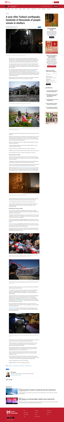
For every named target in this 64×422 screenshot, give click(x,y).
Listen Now (52, 37)
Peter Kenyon (11, 26)
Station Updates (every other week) (51, 77)
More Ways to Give (37, 416)
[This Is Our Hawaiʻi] (51, 117)
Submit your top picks (51, 66)
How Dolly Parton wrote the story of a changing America (52, 100)
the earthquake (31, 69)
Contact (36, 412)
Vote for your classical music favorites (52, 56)
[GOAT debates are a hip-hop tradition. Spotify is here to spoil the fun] (12, 401)
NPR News (7, 13)
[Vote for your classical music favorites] (51, 47)
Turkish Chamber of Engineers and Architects (27, 167)
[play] (6, 6)
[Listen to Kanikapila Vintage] (51, 20)
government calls (34, 71)
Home (24, 410)
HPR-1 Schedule (26, 412)
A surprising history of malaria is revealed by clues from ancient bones (37, 390)
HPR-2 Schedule (26, 414)
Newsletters (36, 410)
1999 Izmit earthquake (14, 223)
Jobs (24, 416)
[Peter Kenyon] (8, 374)
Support (36, 414)
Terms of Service (49, 412)
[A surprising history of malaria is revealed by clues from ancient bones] (12, 391)
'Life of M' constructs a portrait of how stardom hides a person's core (52, 108)
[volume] (8, 6)
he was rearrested (19, 300)
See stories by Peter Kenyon (16, 375)
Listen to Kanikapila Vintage (51, 29)
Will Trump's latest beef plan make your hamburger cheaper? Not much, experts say (52, 95)
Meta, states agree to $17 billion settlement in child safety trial (52, 104)
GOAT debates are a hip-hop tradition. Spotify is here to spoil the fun (37, 399)
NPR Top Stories (28, 365)
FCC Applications (49, 410)
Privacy (48, 414)
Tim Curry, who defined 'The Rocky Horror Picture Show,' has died (52, 91)
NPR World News (16, 365)
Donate (56, 2)
